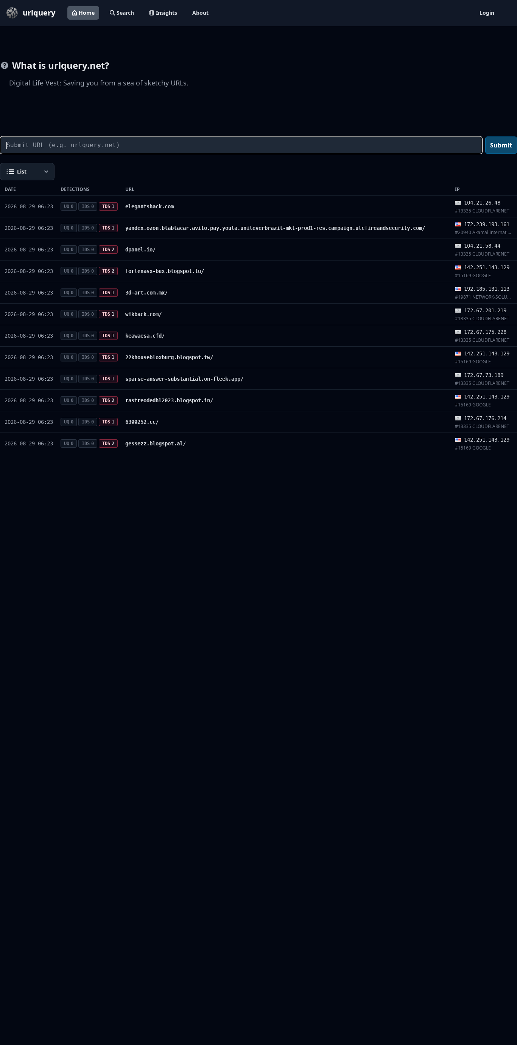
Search (125, 12)
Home (87, 12)
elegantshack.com (149, 206)
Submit (501, 145)
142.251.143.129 (486, 267)
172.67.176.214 (485, 418)
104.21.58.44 (482, 246)
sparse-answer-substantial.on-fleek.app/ (184, 379)
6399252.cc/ (142, 422)
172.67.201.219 (485, 310)
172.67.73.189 (483, 375)
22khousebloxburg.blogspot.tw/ (169, 357)
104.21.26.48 (482, 203)
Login (487, 12)
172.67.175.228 (485, 332)
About (200, 12)
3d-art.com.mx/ (146, 293)
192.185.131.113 (486, 289)
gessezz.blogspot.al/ (155, 443)
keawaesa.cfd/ (145, 336)
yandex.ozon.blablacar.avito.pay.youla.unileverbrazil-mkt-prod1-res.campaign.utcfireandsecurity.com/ (275, 228)
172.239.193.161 (486, 224)
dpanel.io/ (140, 250)
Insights (166, 12)
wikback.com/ (143, 314)
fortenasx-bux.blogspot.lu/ (164, 271)
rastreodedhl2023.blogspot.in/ (169, 400)
